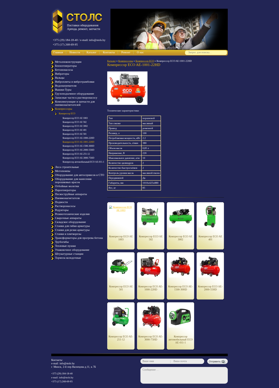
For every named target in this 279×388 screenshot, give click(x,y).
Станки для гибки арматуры (72, 225)
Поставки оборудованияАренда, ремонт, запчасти (83, 27)
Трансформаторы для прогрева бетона (79, 237)
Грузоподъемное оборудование (74, 93)
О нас (140, 52)
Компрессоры (63, 108)
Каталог (91, 52)
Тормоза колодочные (68, 257)
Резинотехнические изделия (72, 214)
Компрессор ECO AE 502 (75, 122)
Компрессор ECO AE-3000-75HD (78, 158)
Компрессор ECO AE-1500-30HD (78, 146)
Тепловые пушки (65, 245)
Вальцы (59, 77)
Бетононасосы (64, 69)
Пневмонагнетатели (67, 198)
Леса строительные (67, 167)
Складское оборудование (70, 221)
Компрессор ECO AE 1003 (75, 118)
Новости (74, 52)
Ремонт (125, 52)
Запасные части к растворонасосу (76, 97)
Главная (58, 52)
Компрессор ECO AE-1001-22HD (78, 142)
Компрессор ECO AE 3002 (75, 126)
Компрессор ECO (67, 113)
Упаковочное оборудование (72, 249)
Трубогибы (62, 241)
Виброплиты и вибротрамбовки (74, 81)
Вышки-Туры (63, 89)
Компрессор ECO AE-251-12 (76, 154)
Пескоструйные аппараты (71, 194)
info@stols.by (67, 363)
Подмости (61, 202)
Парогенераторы (65, 190)
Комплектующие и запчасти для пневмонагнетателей (75, 103)
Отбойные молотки (67, 186)
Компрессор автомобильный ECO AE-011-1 (83, 162)
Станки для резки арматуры (72, 229)
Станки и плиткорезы (68, 233)
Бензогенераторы (66, 65)
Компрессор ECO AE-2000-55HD (78, 150)
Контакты (109, 52)
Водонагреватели (65, 85)
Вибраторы (62, 73)
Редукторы (62, 210)
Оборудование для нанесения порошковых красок (73, 180)
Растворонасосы (65, 206)
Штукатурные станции (69, 253)
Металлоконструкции (68, 61)
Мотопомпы (62, 170)
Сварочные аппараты (68, 217)
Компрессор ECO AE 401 (75, 130)
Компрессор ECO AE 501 (75, 134)
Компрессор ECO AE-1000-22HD (78, 138)
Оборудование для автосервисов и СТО (79, 174)
